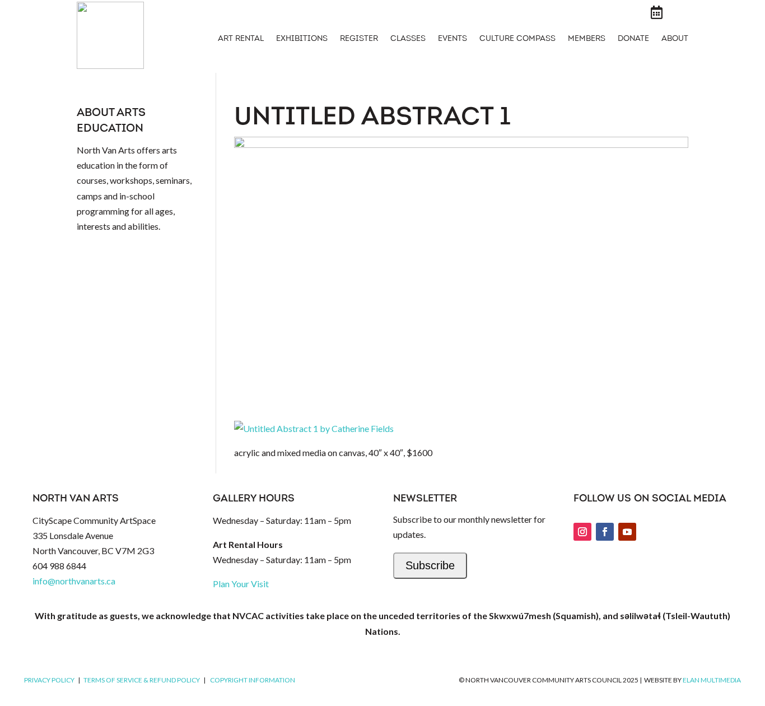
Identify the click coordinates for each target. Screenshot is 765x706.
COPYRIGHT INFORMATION (252, 680)
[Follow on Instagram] (582, 532)
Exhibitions (302, 39)
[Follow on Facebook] (605, 532)
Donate (633, 39)
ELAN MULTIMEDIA (712, 680)
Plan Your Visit (241, 583)
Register (359, 39)
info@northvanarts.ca (73, 580)
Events (452, 39)
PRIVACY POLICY (49, 680)
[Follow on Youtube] (627, 532)
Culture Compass (517, 39)
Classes (408, 39)
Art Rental (241, 39)
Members (586, 39)
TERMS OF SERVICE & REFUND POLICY (141, 680)
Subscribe (430, 565)
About (674, 39)
